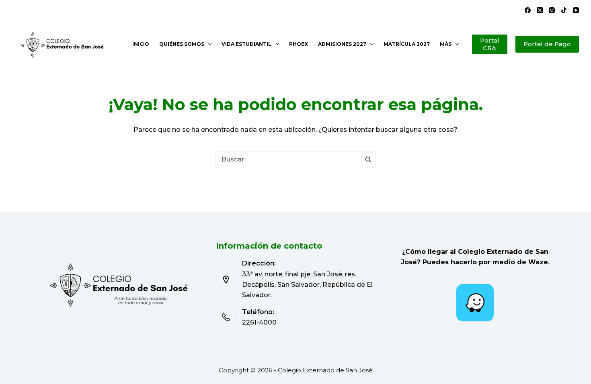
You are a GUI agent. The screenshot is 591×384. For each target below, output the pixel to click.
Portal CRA (489, 44)
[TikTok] (564, 10)
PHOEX (298, 44)
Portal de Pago (547, 44)
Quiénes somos (181, 44)
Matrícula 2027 (407, 44)
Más (445, 44)
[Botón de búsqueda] (368, 159)
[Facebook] (528, 10)
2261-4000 (259, 322)
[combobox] (287, 159)
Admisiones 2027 (342, 44)
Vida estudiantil (246, 44)
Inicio (140, 44)
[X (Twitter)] (540, 10)
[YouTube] (576, 10)
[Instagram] (552, 10)
